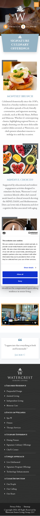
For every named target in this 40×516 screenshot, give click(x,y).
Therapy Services (14, 427)
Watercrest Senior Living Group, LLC (20, 512)
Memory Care (12, 405)
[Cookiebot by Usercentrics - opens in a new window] (28, 233)
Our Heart (11, 494)
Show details (28, 267)
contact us (14, 27)
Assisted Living (13, 396)
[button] (36, 4)
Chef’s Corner (12, 449)
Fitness (9, 423)
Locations (31, 27)
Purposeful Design (14, 391)
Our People (11, 484)
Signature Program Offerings (19, 467)
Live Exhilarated (13, 462)
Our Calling (12, 489)
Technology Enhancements (18, 472)
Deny (20, 281)
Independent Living (15, 401)
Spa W (9, 418)
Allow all (20, 274)
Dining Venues (13, 440)
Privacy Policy (15, 506)
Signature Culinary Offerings (19, 445)
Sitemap (27, 506)
